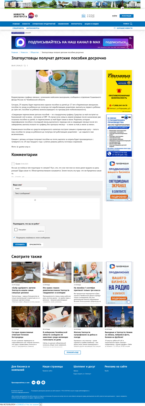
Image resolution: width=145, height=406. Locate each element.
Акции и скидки (92, 24)
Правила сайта (47, 371)
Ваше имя (17, 185)
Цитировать (18, 176)
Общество (34, 52)
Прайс (107, 371)
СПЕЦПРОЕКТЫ (18, 28)
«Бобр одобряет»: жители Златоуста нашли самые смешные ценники (23, 290)
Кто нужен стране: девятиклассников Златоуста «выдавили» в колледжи (56, 290)
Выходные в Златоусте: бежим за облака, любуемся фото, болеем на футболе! (118, 334)
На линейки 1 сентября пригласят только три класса (87, 289)
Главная (16, 24)
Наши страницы (53, 366)
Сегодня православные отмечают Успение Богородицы (22, 334)
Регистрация (126, 16)
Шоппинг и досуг (84, 366)
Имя (12, 176)
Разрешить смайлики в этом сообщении (33, 237)
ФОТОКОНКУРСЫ (32, 28)
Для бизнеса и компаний (20, 368)
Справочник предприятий (43, 24)
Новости (26, 24)
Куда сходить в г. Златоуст (82, 374)
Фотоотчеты (76, 24)
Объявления (63, 24)
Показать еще (72, 352)
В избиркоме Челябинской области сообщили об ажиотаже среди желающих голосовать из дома (55, 336)
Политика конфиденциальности (20, 392)
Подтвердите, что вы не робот (26, 224)
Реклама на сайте (116, 366)
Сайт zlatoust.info (18, 33)
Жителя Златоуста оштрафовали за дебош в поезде (85, 334)
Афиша (76, 371)
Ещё (102, 24)
